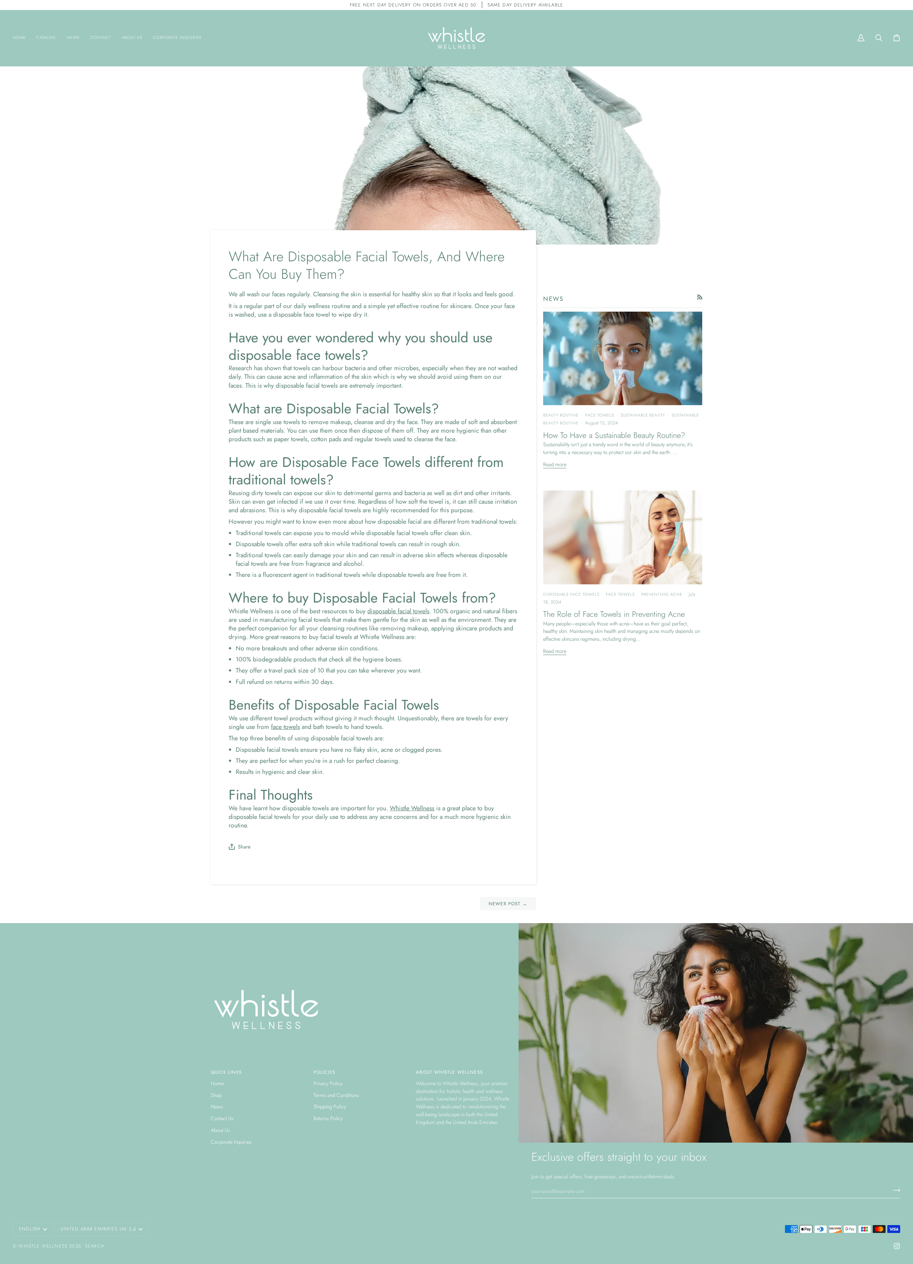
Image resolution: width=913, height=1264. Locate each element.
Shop (216, 1095)
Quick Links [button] (226, 1072)
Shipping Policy (329, 1106)
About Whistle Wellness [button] (449, 1072)
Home (217, 1083)
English (29, 1228)
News (217, 1106)
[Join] (894, 1190)
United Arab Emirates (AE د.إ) (98, 1228)
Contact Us (222, 1118)
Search (94, 1246)
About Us (220, 1130)
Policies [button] (324, 1072)
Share (244, 846)
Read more (554, 464)
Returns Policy (328, 1118)
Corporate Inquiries (231, 1141)
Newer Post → (508, 903)
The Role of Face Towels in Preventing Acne (614, 614)
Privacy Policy (327, 1083)
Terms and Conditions (336, 1095)
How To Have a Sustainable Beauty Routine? (614, 435)
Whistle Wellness (43, 1246)
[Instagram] (897, 1246)
